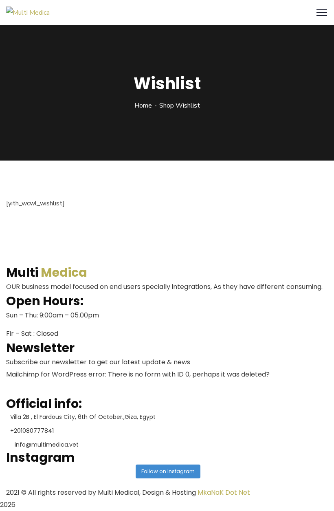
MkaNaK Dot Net (224, 492)
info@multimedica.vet (47, 445)
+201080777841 (32, 431)
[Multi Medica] (28, 12)
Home (143, 105)
